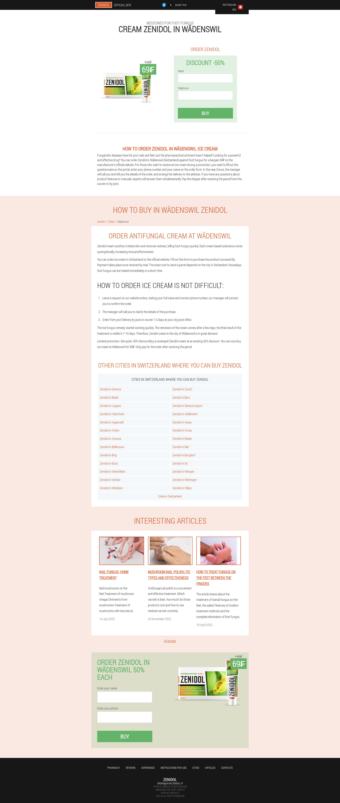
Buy (205, 113)
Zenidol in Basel (109, 397)
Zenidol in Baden (182, 438)
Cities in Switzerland (170, 496)
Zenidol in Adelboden (185, 414)
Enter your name (107, 688)
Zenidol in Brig (108, 455)
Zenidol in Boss (109, 463)
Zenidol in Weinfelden (112, 471)
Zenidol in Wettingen (184, 480)
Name (181, 71)
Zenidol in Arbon (109, 430)
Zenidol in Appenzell (112, 422)
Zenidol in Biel (180, 447)
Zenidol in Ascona (110, 438)
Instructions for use (174, 768)
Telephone (183, 88)
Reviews (130, 768)
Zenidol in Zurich (182, 389)
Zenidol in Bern (181, 397)
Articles (210, 768)
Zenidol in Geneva (110, 389)
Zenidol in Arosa (182, 430)
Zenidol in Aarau (182, 422)
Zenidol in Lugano (110, 406)
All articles (170, 641)
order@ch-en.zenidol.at (170, 783)
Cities (195, 768)
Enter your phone (107, 708)
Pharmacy (113, 768)
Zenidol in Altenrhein (112, 414)
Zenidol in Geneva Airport (187, 406)
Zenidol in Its (180, 463)
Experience (148, 768)
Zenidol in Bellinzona (112, 447)
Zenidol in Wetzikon (111, 488)
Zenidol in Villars (182, 488)
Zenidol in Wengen (183, 471)
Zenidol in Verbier (110, 480)
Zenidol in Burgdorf (183, 455)
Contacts (227, 768)
